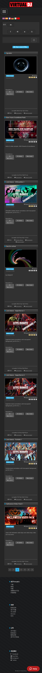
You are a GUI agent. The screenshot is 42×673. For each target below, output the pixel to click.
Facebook (14, 654)
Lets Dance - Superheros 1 (15, 311)
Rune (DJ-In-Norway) (31, 139)
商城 (12, 586)
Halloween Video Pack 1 (14, 504)
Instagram (15, 658)
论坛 (12, 616)
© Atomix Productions (21, 671)
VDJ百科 (13, 612)
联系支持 (13, 608)
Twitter (14, 660)
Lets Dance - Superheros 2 (15, 375)
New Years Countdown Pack (15, 117)
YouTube (15, 656)
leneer (35, 75)
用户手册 (13, 610)
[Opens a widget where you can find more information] (33, 669)
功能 (12, 588)
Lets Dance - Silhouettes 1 (15, 182)
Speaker (9, 53)
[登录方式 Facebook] (10, 31)
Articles (13, 614)
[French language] (9, 18)
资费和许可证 (15, 591)
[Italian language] (15, 18)
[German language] (12, 18)
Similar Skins (19, 240)
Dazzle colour (11, 246)
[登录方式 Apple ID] (25, 31)
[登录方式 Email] (10, 25)
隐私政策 (13, 635)
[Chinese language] (18, 18)
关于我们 (13, 631)
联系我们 (13, 633)
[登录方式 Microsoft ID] (17, 31)
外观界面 (13, 593)
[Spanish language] (6, 18)
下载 (12, 584)
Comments (19, 113)
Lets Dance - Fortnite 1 (14, 439)
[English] (3, 18)
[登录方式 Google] (32, 31)
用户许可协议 (15, 637)
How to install (28, 113)
